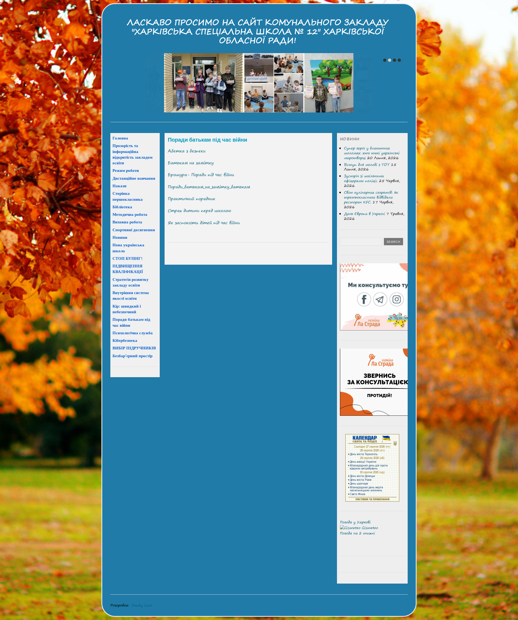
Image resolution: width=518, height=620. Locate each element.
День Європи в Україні (364, 214)
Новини (120, 237)
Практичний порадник (191, 198)
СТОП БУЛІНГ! (127, 258)
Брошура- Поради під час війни (201, 174)
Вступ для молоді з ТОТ (367, 165)
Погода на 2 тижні (357, 533)
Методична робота (130, 214)
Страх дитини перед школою (199, 210)
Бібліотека (122, 207)
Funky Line (142, 605)
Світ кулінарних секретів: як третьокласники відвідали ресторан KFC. (371, 197)
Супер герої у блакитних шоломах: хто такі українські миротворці (372, 153)
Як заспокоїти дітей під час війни (204, 222)
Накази (120, 185)
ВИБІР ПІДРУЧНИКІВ (134, 348)
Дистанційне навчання (134, 178)
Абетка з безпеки (187, 151)
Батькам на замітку (191, 162)
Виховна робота (127, 222)
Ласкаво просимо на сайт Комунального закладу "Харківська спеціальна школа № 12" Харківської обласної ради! (257, 31)
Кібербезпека (125, 340)
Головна (120, 138)
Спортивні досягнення (134, 229)
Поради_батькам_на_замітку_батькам (209, 186)
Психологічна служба (133, 333)
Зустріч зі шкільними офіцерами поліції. (364, 178)
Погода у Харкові (355, 522)
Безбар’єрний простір (132, 355)
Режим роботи (126, 170)
